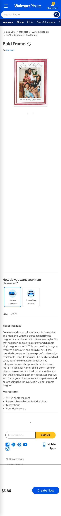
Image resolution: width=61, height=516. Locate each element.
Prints (30, 22)
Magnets (23, 32)
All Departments (14, 459)
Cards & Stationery (46, 22)
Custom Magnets (40, 32)
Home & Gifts (9, 32)
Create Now (45, 490)
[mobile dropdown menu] (5, 6)
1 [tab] (27, 112)
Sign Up (45, 434)
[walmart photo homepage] (28, 6)
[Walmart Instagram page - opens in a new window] (7, 448)
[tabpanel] (30, 82)
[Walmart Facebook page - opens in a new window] (7, 444)
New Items (8, 22)
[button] (29, 44)
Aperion (10, 50)
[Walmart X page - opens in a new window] (13, 444)
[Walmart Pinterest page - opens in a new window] (19, 444)
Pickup (20, 22)
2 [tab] (32, 112)
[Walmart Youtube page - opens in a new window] (25, 444)
